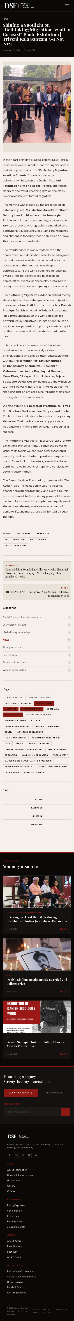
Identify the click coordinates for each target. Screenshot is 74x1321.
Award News (14, 1257)
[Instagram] (22, 1155)
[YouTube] (29, 1155)
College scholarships (30, 732)
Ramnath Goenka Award (47, 726)
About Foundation (17, 1169)
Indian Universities (16, 738)
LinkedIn (37, 816)
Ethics (19, 743)
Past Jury (12, 1251)
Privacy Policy (36, 1311)
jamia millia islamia (40, 697)
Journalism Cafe (16, 1226)
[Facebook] (9, 1155)
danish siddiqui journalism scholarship (28, 761)
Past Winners (14, 1246)
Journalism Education (35, 755)
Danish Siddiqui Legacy (20, 1175)
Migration (11, 709)
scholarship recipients (18, 766)
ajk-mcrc (36, 720)
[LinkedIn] (35, 1155)
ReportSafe (13, 1216)
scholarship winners (17, 726)
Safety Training (56, 749)
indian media (12, 772)
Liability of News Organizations (23, 749)
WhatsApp (37, 824)
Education (11, 755)
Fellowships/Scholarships (21, 1271)
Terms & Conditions (47, 1311)
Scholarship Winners (36, 662)
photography (13, 715)
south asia (53, 709)
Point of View (36, 655)
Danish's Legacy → (21, 1092)
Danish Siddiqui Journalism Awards (36, 617)
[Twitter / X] (16, 1155)
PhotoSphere (14, 1221)
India (8, 743)
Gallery (11, 1185)
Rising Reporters (16, 1205)
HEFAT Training (15, 1282)
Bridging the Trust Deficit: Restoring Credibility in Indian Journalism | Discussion (36, 919)
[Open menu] (66, 6)
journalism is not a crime (52, 766)
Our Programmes (16, 1292)
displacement (44, 703)
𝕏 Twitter (37, 799)
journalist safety (39, 743)
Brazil (8, 732)
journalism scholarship (46, 738)
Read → (64, 929)
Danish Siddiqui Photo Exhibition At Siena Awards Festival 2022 (35, 1044)
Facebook (37, 808)
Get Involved (54, 1092)
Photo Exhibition (31, 709)
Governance (14, 1180)
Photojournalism (36, 647)
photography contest (18, 703)
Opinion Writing (14, 697)
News (5, 19)
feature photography (38, 715)
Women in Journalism (36, 669)
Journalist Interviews (36, 624)
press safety (60, 755)
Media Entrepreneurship (36, 632)
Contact (12, 1191)
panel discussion (34, 772)
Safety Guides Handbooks (21, 1276)
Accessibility (61, 1309)
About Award (14, 1241)
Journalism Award (15, 720)
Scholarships (14, 1210)
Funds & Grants (16, 1287)
